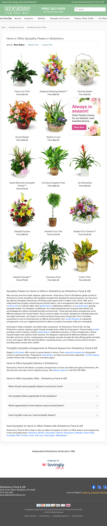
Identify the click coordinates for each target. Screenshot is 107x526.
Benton (60, 432)
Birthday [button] (41, 18)
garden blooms (46, 305)
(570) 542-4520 (6, 492)
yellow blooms (44, 332)
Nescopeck (50, 432)
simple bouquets (72, 318)
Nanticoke (32, 432)
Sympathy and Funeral (16, 27)
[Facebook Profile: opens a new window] (94, 487)
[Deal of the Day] (84, 117)
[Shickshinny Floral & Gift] (18, 10)
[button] (100, 515)
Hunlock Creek (27, 435)
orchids (96, 329)
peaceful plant (82, 305)
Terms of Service (30, 516)
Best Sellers (19, 44)
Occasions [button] (28, 18)
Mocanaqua (50, 435)
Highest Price (33, 44)
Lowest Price (47, 44)
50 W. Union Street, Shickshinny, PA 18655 (17, 489)
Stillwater (78, 432)
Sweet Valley (89, 432)
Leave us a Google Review (94, 492)
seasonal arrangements (75, 352)
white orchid (13, 305)
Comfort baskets (92, 354)
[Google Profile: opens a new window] (99, 487)
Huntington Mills (13, 435)
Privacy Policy (44, 516)
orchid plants (18, 352)
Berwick (41, 432)
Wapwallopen (61, 435)
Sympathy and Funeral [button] (60, 18)
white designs (47, 354)
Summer (18, 18)
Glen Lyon (39, 435)
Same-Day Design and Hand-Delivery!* (19, 2)
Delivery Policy (77, 516)
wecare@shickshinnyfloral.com (12, 494)
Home (3, 27)
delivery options (59, 370)
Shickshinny (69, 432)
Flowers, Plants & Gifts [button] (84, 18)
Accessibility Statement (61, 516)
